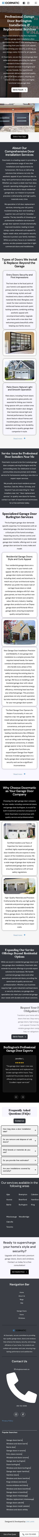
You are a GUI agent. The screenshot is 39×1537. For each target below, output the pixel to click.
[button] (19, 89)
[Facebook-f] (23, 1414)
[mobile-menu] (35, 3)
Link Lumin (29, 1521)
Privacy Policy (7, 1421)
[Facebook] (24, 2)
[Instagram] (28, 2)
